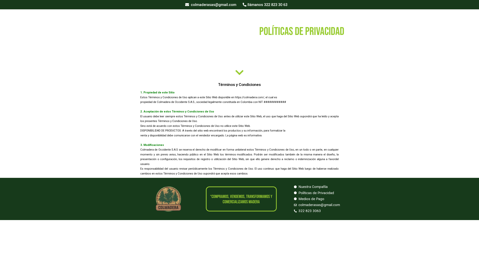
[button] (211, 5)
